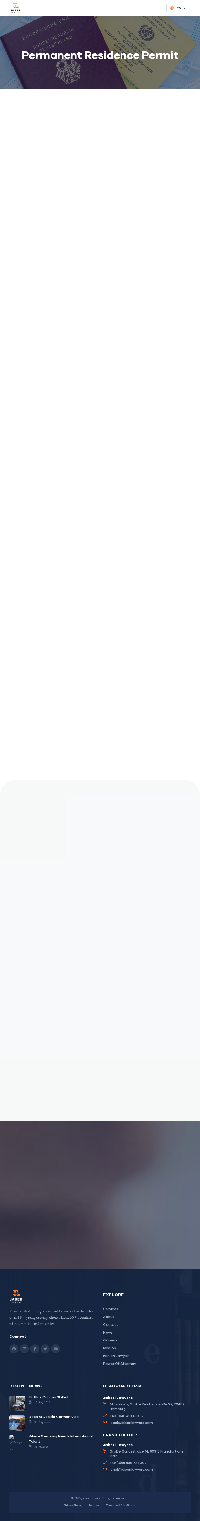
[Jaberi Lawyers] (16, 8)
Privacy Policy (73, 1505)
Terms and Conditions (121, 1505)
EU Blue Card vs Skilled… (50, 1397)
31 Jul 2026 (41, 1446)
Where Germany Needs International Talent (61, 1438)
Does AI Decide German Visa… (55, 1417)
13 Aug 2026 (42, 1402)
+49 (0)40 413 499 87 (127, 1416)
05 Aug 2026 (42, 1422)
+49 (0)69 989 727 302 (128, 1463)
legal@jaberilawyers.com (131, 1423)
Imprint (94, 1505)
